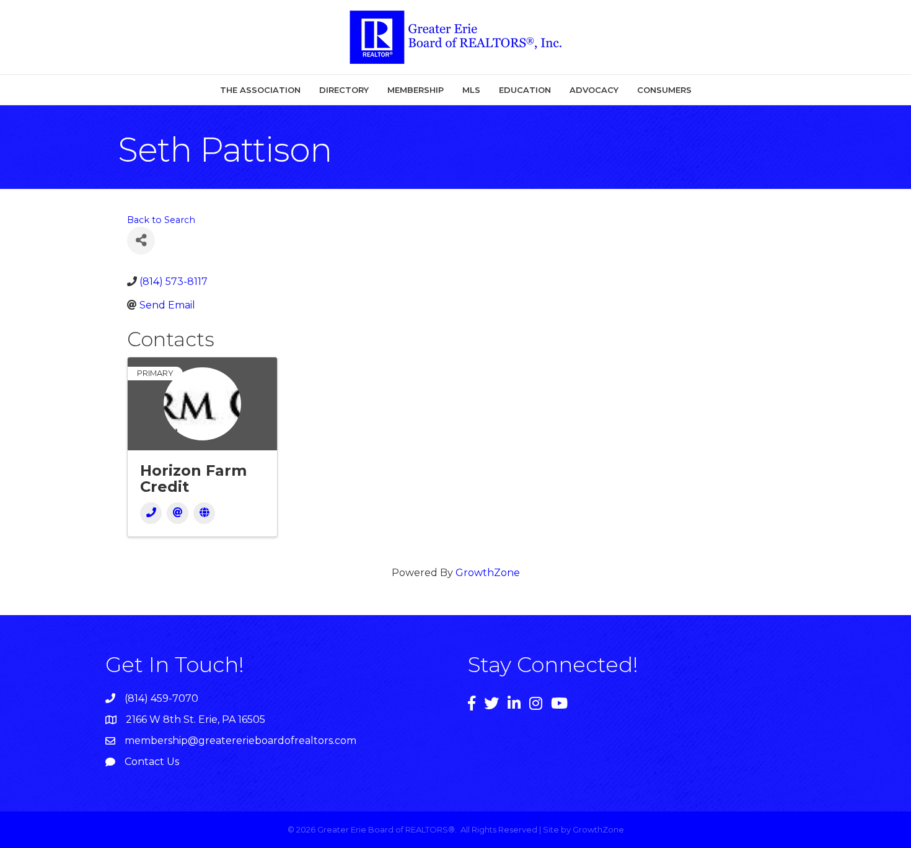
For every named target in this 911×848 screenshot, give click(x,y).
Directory (344, 90)
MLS (471, 90)
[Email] (177, 513)
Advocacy (594, 90)
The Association (260, 90)
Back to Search (161, 219)
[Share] (141, 241)
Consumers (664, 90)
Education (525, 90)
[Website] (204, 513)
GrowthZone (487, 573)
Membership (415, 90)
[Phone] (151, 513)
